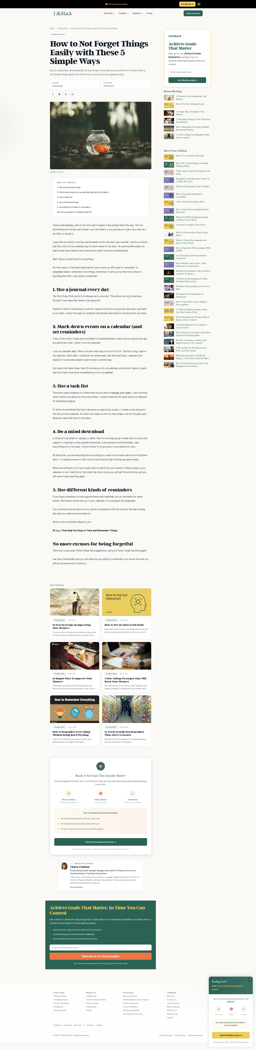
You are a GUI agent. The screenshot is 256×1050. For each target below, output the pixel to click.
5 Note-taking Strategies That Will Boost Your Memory (125, 680)
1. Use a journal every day (69, 187)
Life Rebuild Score (60, 999)
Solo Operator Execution (133, 1014)
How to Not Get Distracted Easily (124, 624)
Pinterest (77, 1025)
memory (69, 225)
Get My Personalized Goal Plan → (100, 842)
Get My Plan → (187, 4)
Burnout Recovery (130, 996)
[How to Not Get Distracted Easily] (126, 602)
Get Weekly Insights (187, 80)
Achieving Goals (59, 1010)
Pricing (149, 13)
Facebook (57, 1025)
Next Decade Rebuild (131, 1010)
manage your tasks (121, 392)
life (140, 396)
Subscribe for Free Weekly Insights (100, 956)
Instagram (67, 1025)
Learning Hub (91, 1007)
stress (82, 438)
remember (58, 271)
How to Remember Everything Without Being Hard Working (71, 733)
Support (170, 1017)
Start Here (108, 13)
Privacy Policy (180, 1035)
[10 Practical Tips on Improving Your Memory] (74, 602)
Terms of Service (165, 1035)
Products (123, 13)
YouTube (90, 1025)
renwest (53, 172)
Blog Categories (173, 1007)
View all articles (76, 887)
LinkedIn (98, 1025)
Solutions (136, 13)
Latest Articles (173, 1003)
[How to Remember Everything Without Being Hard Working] (74, 709)
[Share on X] (66, 94)
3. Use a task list (65, 197)
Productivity (63, 28)
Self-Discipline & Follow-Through (136, 999)
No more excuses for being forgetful (74, 212)
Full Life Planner (92, 1003)
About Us (170, 996)
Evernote (130, 500)
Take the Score (193, 13)
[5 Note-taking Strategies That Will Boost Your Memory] (126, 656)
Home (52, 28)
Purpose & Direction (131, 1003)
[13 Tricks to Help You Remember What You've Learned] (126, 709)
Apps (58, 530)
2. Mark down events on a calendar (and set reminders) (83, 192)
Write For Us (172, 1010)
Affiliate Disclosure (195, 1035)
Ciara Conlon (57, 86)
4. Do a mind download (67, 202)
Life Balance (58, 1007)
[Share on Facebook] (52, 94)
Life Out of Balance (130, 1007)
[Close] (199, 4)
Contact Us (171, 999)
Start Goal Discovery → (231, 1035)
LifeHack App (91, 996)
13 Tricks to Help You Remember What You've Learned (124, 733)
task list (109, 372)
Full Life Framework (61, 1003)
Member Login (172, 1014)
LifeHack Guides (59, 996)
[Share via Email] (72, 94)
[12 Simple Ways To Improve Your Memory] (74, 656)
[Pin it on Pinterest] (59, 94)
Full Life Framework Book (96, 999)
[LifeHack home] (63, 13)
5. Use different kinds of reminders (74, 207)
